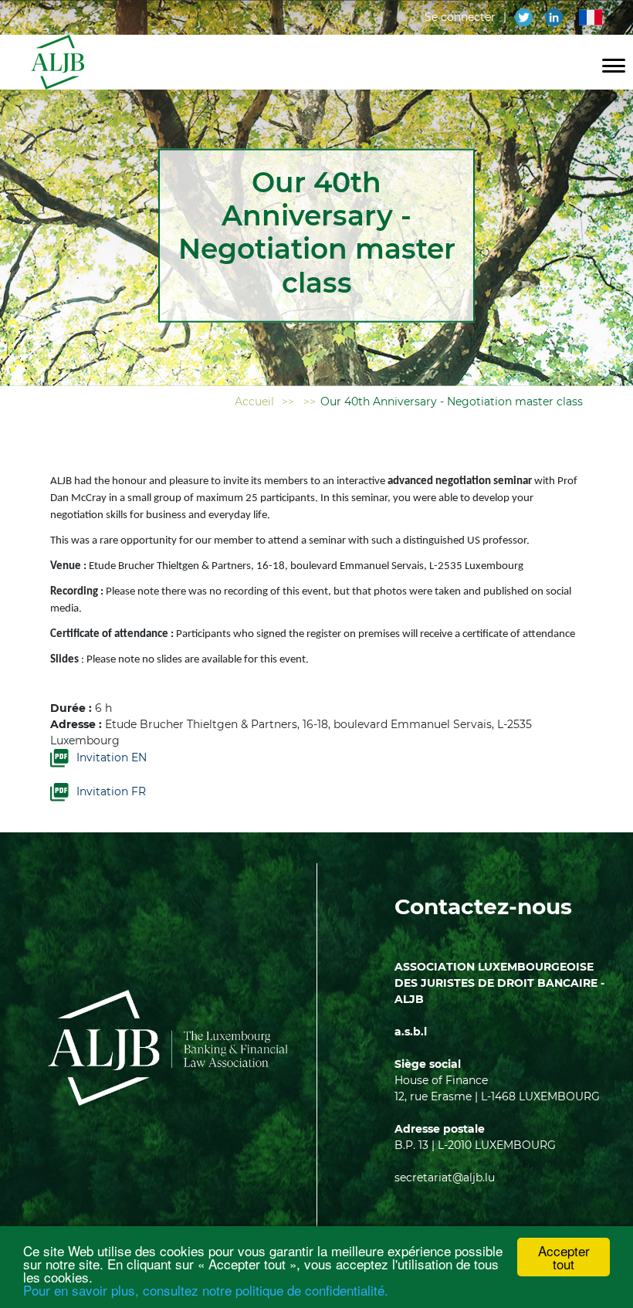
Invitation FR (111, 791)
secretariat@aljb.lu (444, 1177)
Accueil (254, 401)
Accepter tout (564, 1257)
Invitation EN (111, 757)
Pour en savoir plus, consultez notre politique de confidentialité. (205, 1289)
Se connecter (460, 17)
